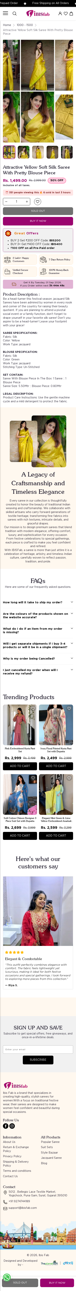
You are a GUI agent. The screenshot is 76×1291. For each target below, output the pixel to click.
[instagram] (12, 1126)
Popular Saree (50, 1142)
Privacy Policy (12, 1156)
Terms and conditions (17, 1171)
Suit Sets (47, 1147)
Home (7, 25)
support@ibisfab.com (23, 1208)
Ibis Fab (44, 1255)
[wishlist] (65, 14)
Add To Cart (20, 766)
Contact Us (10, 1176)
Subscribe (38, 1060)
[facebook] (5, 1126)
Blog (44, 1163)
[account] (60, 14)
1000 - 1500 (25, 25)
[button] (37, 201)
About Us (9, 1142)
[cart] (71, 14)
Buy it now (38, 221)
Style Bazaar (49, 1152)
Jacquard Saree (51, 1158)
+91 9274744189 (19, 1201)
